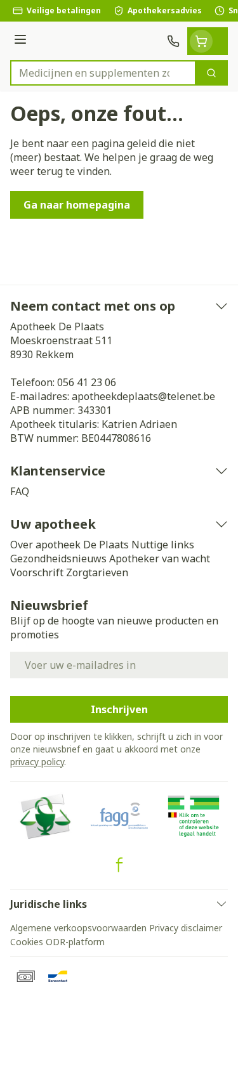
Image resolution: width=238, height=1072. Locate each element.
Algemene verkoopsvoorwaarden (78, 928)
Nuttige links (162, 545)
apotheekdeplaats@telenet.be (143, 396)
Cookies (26, 942)
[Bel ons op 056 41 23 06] (173, 41)
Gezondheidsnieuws (58, 558)
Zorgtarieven (97, 572)
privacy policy (37, 762)
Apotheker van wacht (159, 558)
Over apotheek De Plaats (69, 545)
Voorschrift (36, 572)
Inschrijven (119, 709)
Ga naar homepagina (76, 205)
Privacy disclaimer (185, 928)
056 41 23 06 (86, 382)
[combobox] (103, 73)
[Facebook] (119, 864)
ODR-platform (75, 942)
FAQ (19, 491)
